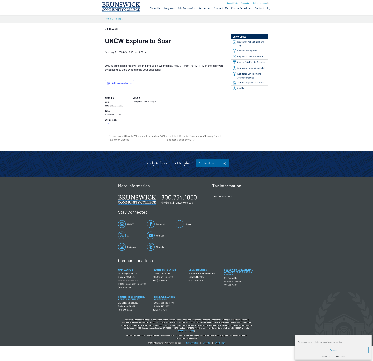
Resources (205, 8)
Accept (333, 350)
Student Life (221, 8)
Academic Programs (247, 50)
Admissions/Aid (187, 8)
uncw (107, 123)
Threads (160, 247)
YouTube (160, 235)
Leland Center (198, 269)
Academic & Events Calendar (251, 62)
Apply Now (206, 163)
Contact (259, 8)
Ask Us (240, 88)
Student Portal (232, 3)
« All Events (111, 29)
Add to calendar (120, 83)
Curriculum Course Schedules (251, 67)
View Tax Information (222, 196)
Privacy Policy (339, 356)
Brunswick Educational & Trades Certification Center (238, 272)
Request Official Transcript (250, 56)
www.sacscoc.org (186, 331)
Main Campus (125, 269)
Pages (118, 18)
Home (108, 18)
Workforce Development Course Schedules (249, 75)
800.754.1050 (179, 197)
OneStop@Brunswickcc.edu (177, 202)
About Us (155, 8)
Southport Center (164, 269)
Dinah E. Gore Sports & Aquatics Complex (131, 298)
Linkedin (188, 224)
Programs (169, 8)
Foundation (245, 3)
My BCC (130, 224)
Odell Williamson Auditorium (164, 298)
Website (206, 343)
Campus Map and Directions (250, 82)
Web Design (220, 343)
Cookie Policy (327, 356)
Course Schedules (241, 8)
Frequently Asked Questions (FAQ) (250, 43)
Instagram (132, 247)
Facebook (161, 224)
